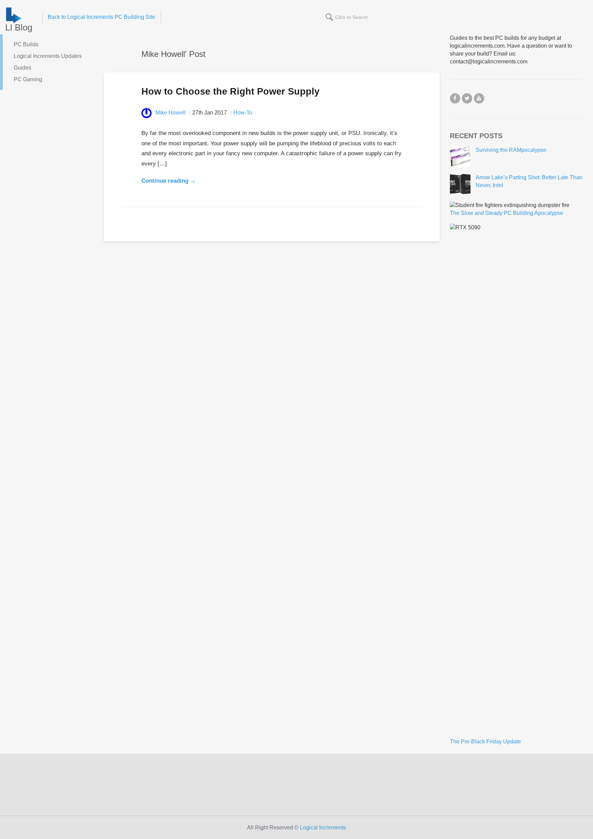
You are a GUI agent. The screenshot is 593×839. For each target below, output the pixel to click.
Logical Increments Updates (48, 56)
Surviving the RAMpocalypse (511, 150)
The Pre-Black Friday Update (485, 741)
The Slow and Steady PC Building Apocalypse (506, 213)
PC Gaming (28, 79)
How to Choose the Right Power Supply (230, 91)
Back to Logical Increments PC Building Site (101, 17)
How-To (242, 112)
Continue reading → (168, 181)
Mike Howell (170, 112)
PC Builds (26, 44)
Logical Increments (323, 827)
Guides (22, 68)
